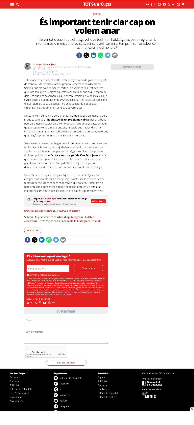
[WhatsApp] (169, 4)
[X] (156, 4)
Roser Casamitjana (46, 64)
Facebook (67, 221)
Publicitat (14, 385)
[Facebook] (152, 4)
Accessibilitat (16, 401)
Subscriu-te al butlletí (21, 389)
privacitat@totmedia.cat (83, 292)
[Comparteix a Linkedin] (93, 55)
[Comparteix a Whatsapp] (100, 55)
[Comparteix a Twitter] (86, 55)
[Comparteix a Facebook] (79, 55)
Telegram (77, 217)
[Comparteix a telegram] (107, 55)
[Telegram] (173, 4)
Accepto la (44, 275)
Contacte (14, 381)
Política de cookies (107, 397)
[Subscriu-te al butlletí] (148, 4)
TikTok (96, 221)
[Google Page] (183, 4)
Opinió (97, 14)
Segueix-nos (16, 397)
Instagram (83, 221)
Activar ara (97, 201)
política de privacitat (50, 275)
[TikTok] (178, 4)
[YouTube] (164, 4)
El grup (101, 377)
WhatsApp (63, 217)
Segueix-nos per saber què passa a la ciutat (52, 211)
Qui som (14, 377)
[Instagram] (159, 4)
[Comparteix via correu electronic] (115, 55)
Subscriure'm (88, 268)
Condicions (103, 389)
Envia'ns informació (19, 393)
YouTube (63, 400)
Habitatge (32, 230)
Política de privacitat (108, 393)
